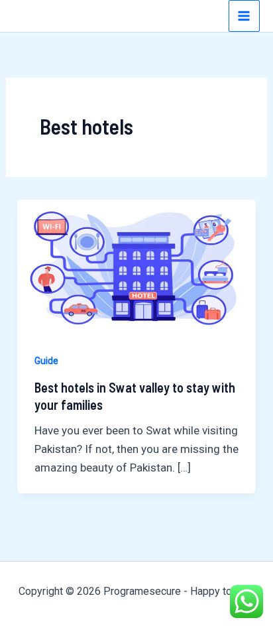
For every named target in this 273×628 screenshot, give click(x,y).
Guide (46, 360)
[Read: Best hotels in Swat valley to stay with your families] (136, 266)
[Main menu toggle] (244, 16)
